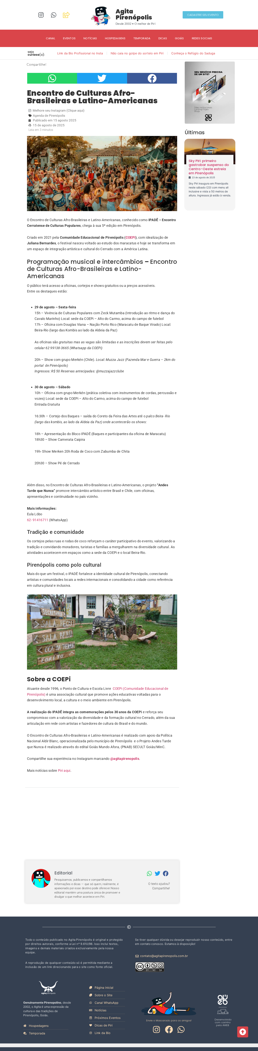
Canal (50, 38)
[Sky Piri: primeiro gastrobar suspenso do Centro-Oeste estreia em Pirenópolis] (209, 151)
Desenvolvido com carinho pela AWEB (223, 1022)
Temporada (142, 38)
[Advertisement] (102, 821)
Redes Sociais (202, 38)
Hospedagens (115, 38)
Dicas (162, 38)
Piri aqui (64, 770)
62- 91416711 (37, 520)
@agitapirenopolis (124, 759)
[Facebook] (169, 1029)
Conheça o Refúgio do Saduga (193, 53)
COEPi (131, 237)
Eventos (69, 38)
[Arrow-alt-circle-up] (242, 1031)
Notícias (90, 38)
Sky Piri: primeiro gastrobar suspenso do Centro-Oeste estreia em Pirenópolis (209, 166)
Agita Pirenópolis (134, 14)
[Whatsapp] (54, 15)
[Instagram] (41, 15)
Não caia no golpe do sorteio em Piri (137, 53)
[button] (52, 78)
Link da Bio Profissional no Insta (80, 53)
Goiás (179, 38)
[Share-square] (66, 15)
